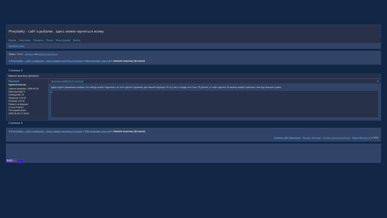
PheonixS (13, 81)
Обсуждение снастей (97, 61)
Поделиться (57, 81)
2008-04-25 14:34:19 (73, 81)
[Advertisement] (79, 15)
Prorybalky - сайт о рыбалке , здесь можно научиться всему (46, 61)
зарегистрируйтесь (48, 54)
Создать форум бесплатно (336, 137)
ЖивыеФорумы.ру (361, 137)
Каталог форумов (312, 137)
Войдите (29, 54)
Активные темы (16, 46)
